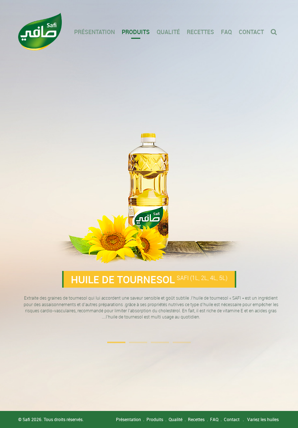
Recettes (200, 32)
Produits (136, 32)
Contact (251, 32)
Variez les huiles (263, 419)
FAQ (226, 32)
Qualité (168, 32)
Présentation (94, 32)
